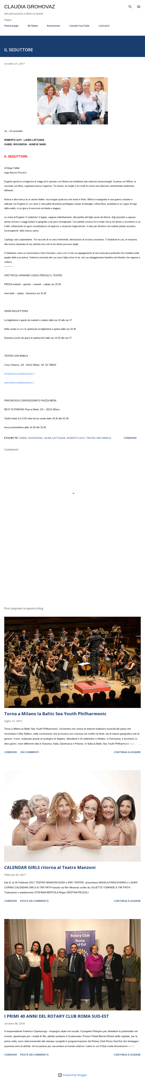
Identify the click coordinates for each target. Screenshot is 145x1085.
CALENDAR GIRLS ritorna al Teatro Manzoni (50, 867)
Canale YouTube (79, 25)
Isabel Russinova (30, 438)
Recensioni (53, 25)
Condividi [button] (130, 438)
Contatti (104, 25)
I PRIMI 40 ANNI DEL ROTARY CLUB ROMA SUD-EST (56, 1016)
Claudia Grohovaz (29, 6)
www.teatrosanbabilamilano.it (19, 382)
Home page (11, 25)
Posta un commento (34, 901)
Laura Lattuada (54, 438)
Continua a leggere (127, 752)
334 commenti (29, 752)
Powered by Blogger (74, 1075)
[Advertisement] (72, 570)
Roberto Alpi (76, 438)
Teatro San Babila (98, 438)
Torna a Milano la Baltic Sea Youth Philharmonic (55, 713)
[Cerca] (130, 6)
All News (33, 25)
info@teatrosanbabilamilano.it (19, 374)
